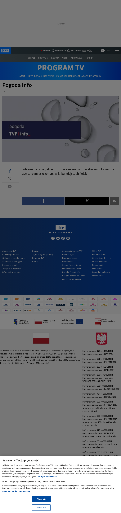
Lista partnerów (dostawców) (16, 491)
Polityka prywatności (47, 476)
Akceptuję (41, 499)
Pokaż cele (41, 507)
